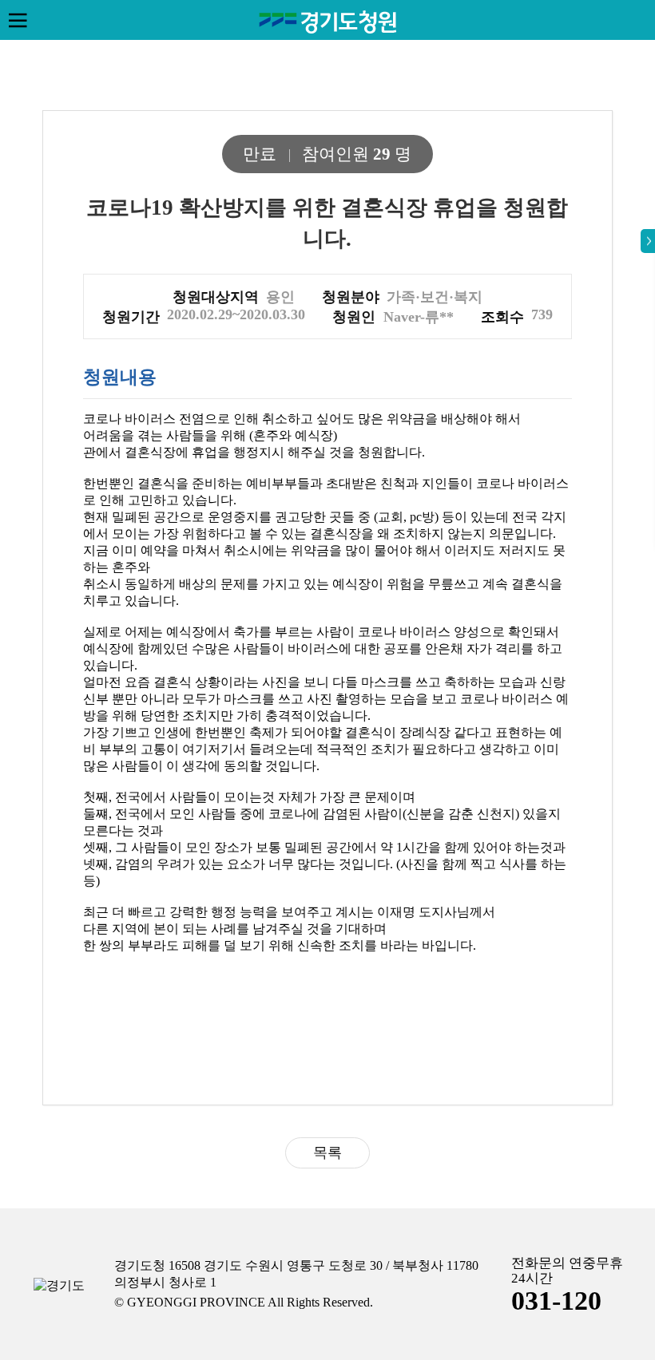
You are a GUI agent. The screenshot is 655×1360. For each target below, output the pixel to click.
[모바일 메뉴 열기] (17, 20)
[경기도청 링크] (59, 1286)
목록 (327, 1152)
